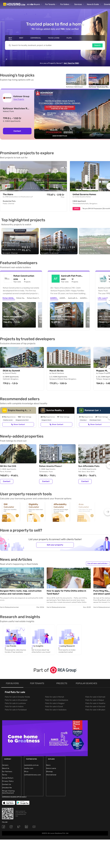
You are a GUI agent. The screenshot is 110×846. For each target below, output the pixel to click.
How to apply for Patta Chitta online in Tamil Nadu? (66, 592)
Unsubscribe (7, 788)
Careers (5, 765)
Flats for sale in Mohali (54, 697)
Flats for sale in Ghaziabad (16, 700)
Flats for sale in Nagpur (55, 703)
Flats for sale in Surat (54, 706)
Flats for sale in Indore (14, 706)
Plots (69, 38)
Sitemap (49, 771)
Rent (21, 38)
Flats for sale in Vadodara (55, 710)
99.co (26, 771)
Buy (10, 38)
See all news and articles (97, 563)
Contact (17, 131)
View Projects (18, 99)
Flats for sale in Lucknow (15, 703)
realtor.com (28, 768)
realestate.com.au (31, 765)
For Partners (7, 771)
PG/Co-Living (53, 38)
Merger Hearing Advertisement (8, 792)
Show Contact (19, 424)
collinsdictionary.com (32, 775)
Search (97, 45)
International (51, 775)
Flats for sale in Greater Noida (17, 697)
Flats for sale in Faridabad (16, 710)
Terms (4, 775)
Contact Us (6, 784)
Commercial (35, 38)
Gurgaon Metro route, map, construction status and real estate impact (21, 592)
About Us (5, 768)
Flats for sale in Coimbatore (56, 700)
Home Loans (51, 768)
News (48, 765)
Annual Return (7, 778)
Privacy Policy (8, 781)
